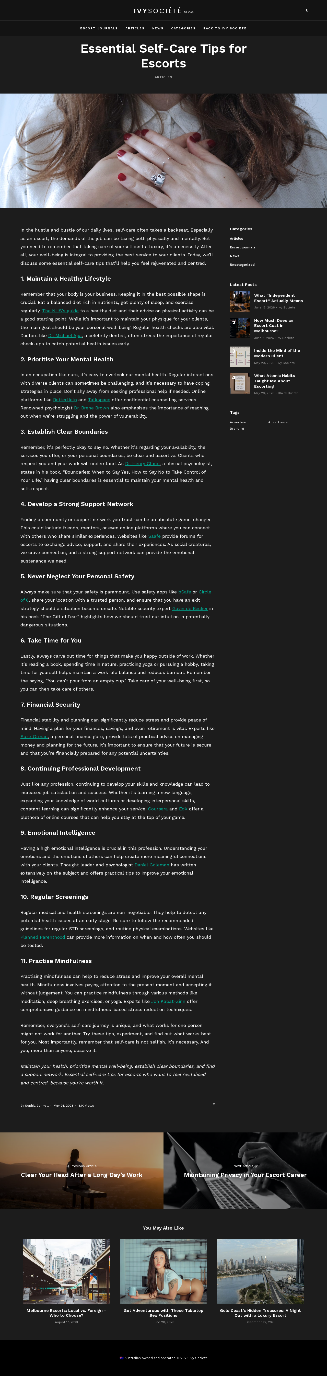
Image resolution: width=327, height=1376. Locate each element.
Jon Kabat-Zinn (168, 1001)
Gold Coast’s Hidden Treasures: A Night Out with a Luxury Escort (260, 1313)
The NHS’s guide (60, 310)
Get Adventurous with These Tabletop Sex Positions (163, 1313)
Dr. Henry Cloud (142, 463)
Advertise (238, 422)
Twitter (289, 10)
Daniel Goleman (152, 864)
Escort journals (99, 28)
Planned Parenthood (42, 937)
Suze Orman (34, 736)
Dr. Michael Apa (65, 335)
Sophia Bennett (37, 1105)
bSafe (184, 591)
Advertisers (278, 422)
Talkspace (99, 399)
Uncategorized (242, 265)
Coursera (158, 808)
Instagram (297, 10)
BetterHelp (65, 399)
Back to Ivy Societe (225, 28)
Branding (237, 428)
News (158, 28)
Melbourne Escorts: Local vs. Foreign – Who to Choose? (67, 1313)
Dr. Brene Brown (91, 407)
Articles (134, 28)
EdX (183, 808)
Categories (183, 28)
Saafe (154, 536)
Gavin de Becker (190, 608)
